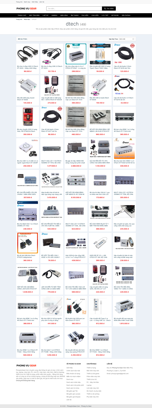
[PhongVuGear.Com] (26, 8)
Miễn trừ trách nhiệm (73, 376)
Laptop (45, 15)
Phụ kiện (85, 15)
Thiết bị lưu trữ (92, 379)
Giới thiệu (35, 2)
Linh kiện (95, 15)
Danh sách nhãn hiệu (73, 382)
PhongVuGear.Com (73, 406)
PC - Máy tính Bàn (93, 382)
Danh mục (27, 2)
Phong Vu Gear (86, 406)
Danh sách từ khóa (72, 388)
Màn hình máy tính (93, 370)
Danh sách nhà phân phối (75, 385)
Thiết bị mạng (91, 368)
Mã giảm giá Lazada (73, 394)
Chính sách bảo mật (73, 370)
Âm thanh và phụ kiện (94, 391)
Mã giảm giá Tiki (72, 391)
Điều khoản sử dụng (73, 373)
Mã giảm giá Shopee (73, 397)
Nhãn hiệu (27, 19)
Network (115, 15)
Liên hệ (41, 2)
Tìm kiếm (110, 8)
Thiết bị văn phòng (93, 394)
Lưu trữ (105, 15)
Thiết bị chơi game (93, 373)
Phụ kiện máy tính (93, 397)
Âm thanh (74, 15)
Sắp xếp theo (113, 39)
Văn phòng (126, 15)
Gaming (54, 15)
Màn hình (64, 15)
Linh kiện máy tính (93, 388)
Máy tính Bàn (34, 15)
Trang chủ (19, 2)
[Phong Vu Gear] (26, 365)
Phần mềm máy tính (93, 376)
